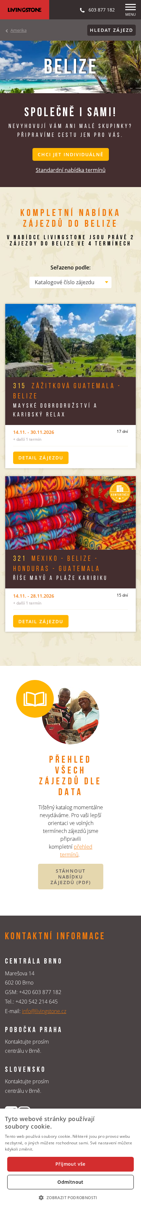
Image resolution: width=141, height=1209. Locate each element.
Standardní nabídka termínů (71, 170)
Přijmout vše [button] (70, 1164)
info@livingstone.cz (44, 1011)
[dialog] (70, 1159)
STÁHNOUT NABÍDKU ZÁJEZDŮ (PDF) (70, 876)
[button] (70, 1197)
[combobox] (70, 282)
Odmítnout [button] (70, 1182)
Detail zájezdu (40, 458)
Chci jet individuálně (71, 154)
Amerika (18, 30)
